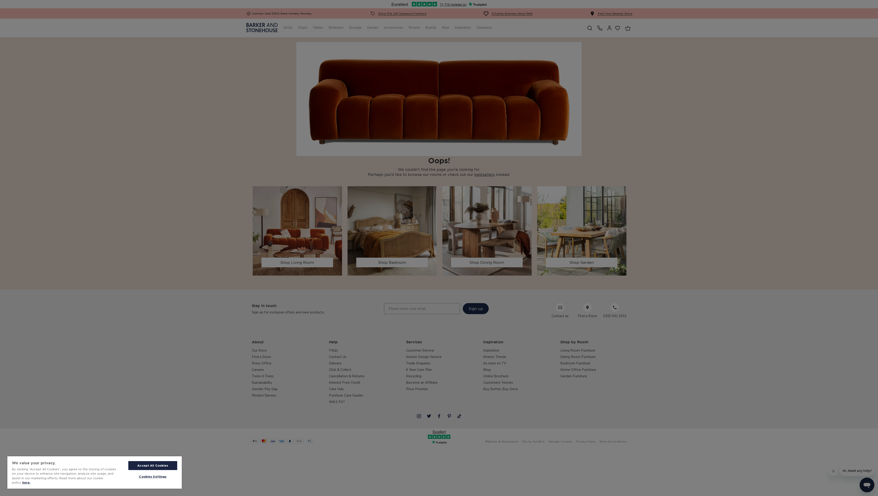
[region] (94, 472)
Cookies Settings (152, 476)
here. (26, 482)
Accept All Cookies (152, 465)
